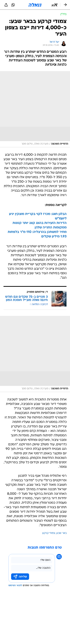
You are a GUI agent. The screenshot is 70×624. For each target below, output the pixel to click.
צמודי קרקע (48, 533)
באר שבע (61, 533)
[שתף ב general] (6, 5)
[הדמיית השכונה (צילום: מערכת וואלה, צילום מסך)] (35, 109)
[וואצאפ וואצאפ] (13, 5)
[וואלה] (35, 5)
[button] (54, 4)
